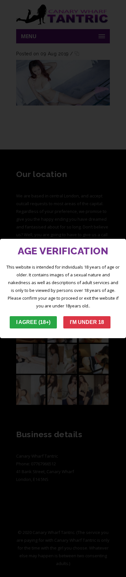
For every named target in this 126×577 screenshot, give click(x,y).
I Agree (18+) (33, 322)
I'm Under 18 (87, 322)
